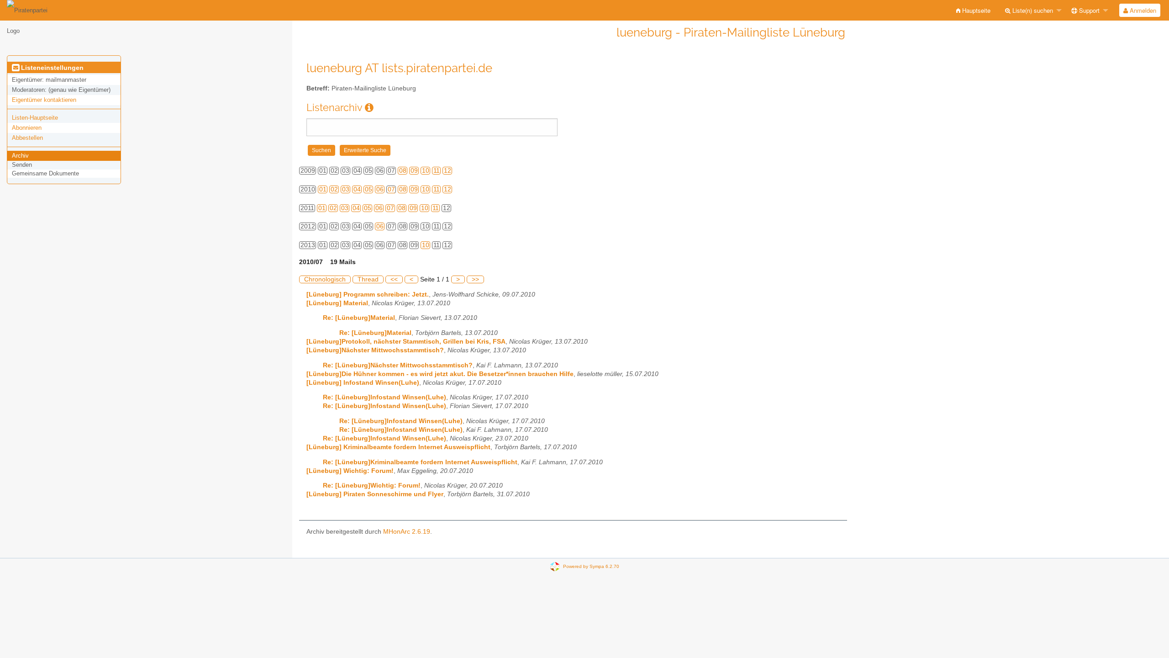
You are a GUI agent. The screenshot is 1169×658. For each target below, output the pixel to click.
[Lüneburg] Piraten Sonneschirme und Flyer (374, 494)
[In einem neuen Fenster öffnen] (369, 107)
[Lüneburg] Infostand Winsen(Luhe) (362, 382)
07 (391, 189)
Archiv (20, 155)
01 (322, 189)
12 (447, 170)
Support (1088, 10)
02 (334, 189)
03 (345, 189)
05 (368, 189)
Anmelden (1142, 10)
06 (380, 189)
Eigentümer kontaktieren (44, 99)
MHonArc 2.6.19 (406, 531)
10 (425, 170)
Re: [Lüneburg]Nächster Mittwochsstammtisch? (398, 365)
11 (436, 170)
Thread (368, 279)
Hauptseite (975, 10)
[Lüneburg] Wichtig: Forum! (350, 470)
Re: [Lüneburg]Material (359, 317)
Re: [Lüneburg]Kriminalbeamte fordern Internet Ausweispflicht (420, 462)
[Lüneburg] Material (337, 303)
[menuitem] (973, 10)
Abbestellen (27, 137)
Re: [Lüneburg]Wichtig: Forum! (372, 485)
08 (402, 170)
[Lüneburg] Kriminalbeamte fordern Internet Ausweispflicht (398, 447)
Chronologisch (325, 279)
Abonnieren (27, 127)
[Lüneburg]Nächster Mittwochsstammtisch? (375, 350)
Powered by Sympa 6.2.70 (591, 565)
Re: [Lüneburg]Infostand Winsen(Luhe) (384, 397)
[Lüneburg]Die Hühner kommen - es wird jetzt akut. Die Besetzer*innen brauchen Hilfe (440, 374)
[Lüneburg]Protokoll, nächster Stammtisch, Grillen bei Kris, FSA (406, 341)
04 (357, 189)
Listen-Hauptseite (35, 117)
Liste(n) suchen (1032, 10)
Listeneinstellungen (51, 67)
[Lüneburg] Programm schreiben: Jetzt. (367, 294)
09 (414, 170)
